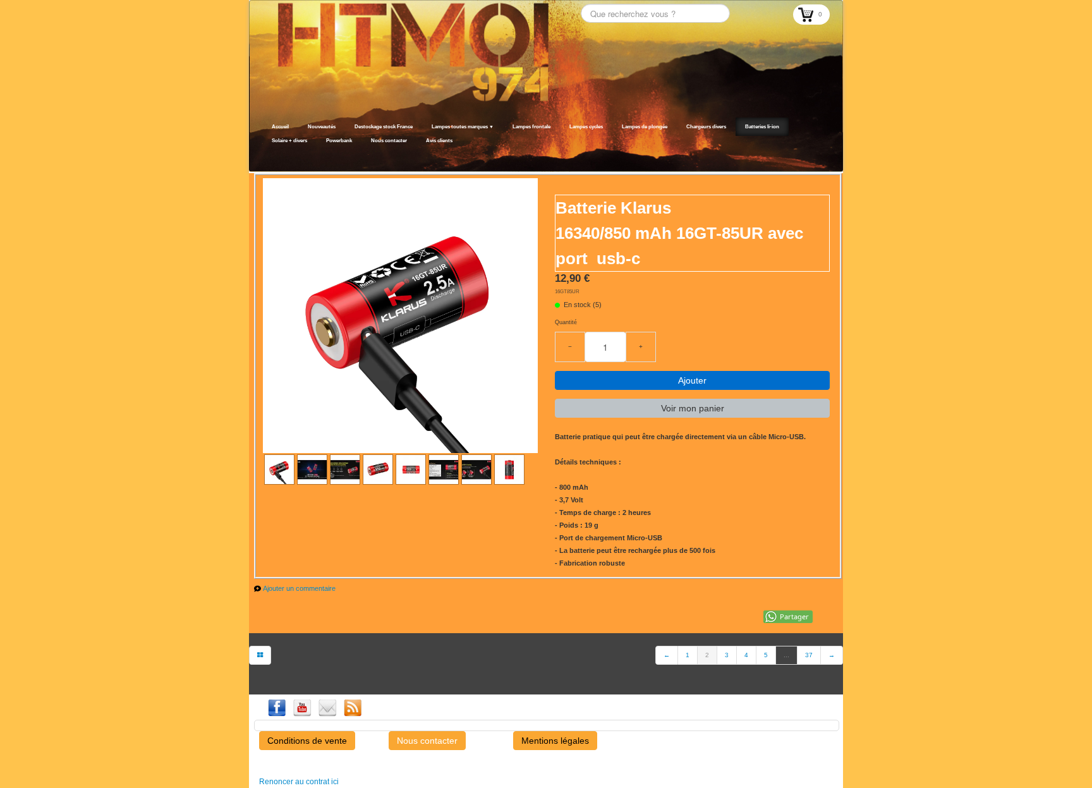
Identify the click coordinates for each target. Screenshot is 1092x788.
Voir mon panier (692, 408)
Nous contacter (389, 140)
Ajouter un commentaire (299, 588)
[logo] (266, 156)
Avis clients (439, 140)
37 (809, 655)
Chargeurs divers (706, 127)
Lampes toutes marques (463, 127)
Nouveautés (322, 127)
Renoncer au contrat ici (299, 781)
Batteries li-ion (762, 127)
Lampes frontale (531, 127)
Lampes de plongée (644, 127)
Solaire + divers (289, 140)
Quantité (566, 322)
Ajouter (692, 380)
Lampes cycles (586, 127)
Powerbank (339, 140)
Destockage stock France (384, 127)
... (786, 655)
